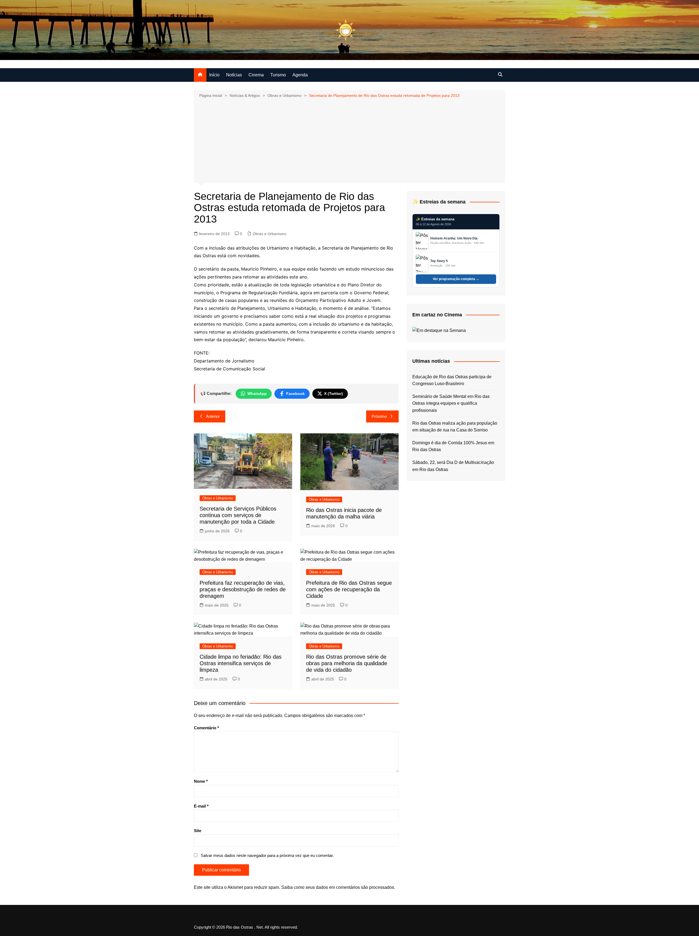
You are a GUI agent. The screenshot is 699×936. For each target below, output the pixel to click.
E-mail (201, 806)
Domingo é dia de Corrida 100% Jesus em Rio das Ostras (453, 446)
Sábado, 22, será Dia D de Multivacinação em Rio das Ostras (453, 466)
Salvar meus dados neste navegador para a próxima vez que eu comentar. (267, 855)
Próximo (379, 416)
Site (197, 830)
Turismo (278, 75)
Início (214, 75)
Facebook (295, 393)
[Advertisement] (349, 140)
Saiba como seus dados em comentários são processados (337, 887)
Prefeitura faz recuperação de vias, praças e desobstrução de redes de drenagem (243, 589)
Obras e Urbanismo (269, 234)
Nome (201, 781)
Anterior (213, 416)
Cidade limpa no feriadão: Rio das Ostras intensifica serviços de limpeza (241, 663)
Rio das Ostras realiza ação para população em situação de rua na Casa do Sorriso (454, 427)
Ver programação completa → (456, 279)
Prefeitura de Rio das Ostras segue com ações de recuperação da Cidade (349, 589)
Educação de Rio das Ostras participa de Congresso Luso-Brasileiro (451, 380)
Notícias (234, 75)
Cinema (256, 75)
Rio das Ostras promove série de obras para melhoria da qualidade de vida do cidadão (346, 663)
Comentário (206, 727)
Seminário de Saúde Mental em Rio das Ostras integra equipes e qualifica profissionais (451, 403)
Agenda (300, 75)
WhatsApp (257, 393)
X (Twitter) (333, 393)
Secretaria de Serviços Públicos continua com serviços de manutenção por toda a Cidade (238, 515)
